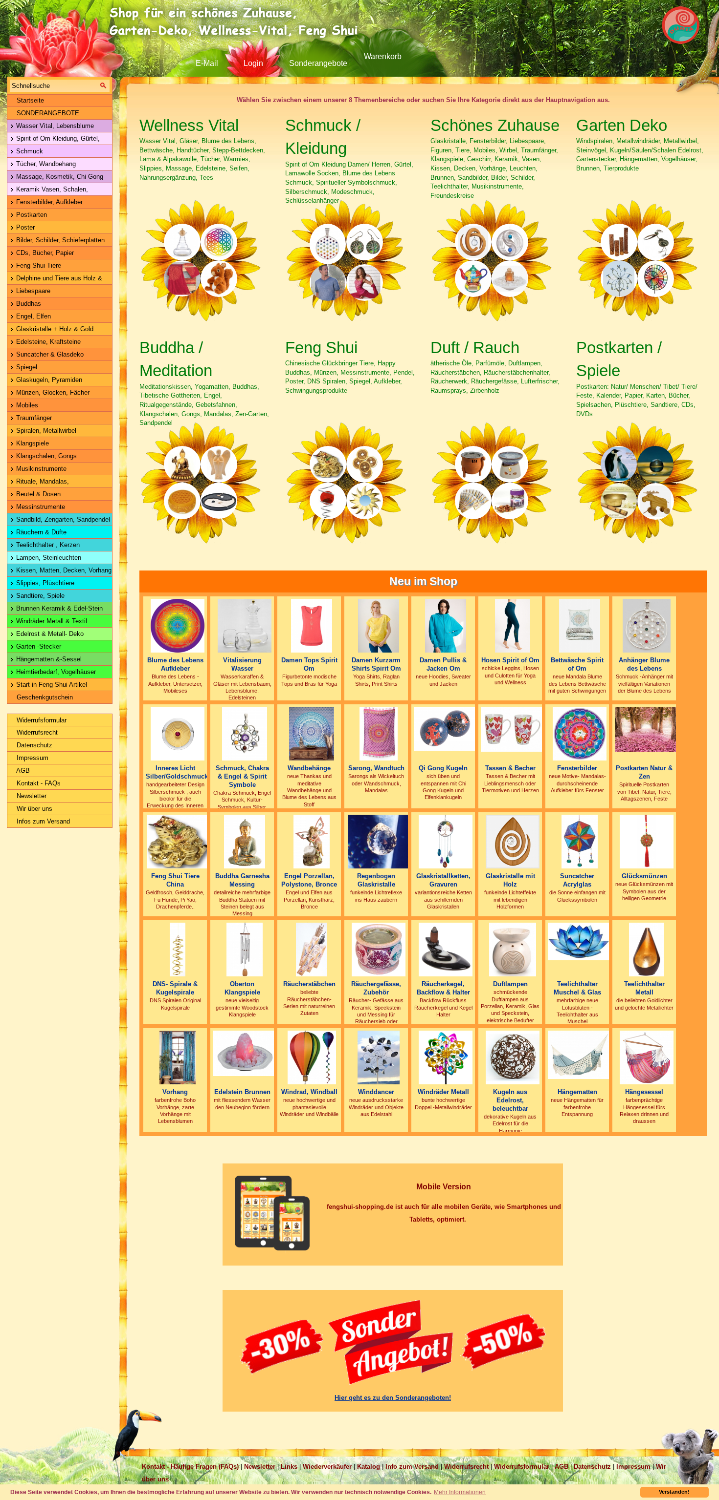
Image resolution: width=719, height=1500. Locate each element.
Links (289, 1466)
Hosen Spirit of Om (510, 660)
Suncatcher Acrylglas (577, 880)
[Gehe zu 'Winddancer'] (379, 1057)
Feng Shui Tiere (37, 265)
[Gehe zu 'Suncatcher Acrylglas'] (579, 841)
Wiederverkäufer (327, 1466)
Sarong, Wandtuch (376, 768)
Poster (24, 227)
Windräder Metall (443, 1092)
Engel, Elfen (32, 316)
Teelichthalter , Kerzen (47, 545)
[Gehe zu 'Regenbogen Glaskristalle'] (378, 841)
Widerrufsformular (41, 720)
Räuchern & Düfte (40, 532)
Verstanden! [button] (674, 1492)
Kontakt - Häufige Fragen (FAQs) (190, 1466)
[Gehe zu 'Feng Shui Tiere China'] (177, 841)
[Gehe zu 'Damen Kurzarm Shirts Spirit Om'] (378, 625)
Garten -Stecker (37, 646)
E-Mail (207, 63)
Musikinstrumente (40, 468)
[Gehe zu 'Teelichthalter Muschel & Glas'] (579, 941)
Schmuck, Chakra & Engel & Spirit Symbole (242, 776)
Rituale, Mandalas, (41, 481)
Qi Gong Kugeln (443, 768)
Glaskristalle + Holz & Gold (53, 329)
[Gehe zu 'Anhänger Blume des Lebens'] (646, 625)
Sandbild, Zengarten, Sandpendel (62, 519)
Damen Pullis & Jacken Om (443, 664)
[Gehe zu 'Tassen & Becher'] (512, 729)
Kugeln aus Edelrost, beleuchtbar (510, 1100)
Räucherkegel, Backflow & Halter (443, 988)
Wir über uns (33, 808)
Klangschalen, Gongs (45, 456)
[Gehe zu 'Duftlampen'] (512, 949)
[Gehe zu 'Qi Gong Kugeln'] (445, 728)
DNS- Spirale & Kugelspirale (175, 988)
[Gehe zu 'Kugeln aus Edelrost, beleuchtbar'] (512, 1057)
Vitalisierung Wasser (242, 664)
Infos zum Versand (42, 821)
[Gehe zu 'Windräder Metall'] (445, 1057)
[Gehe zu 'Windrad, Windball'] (312, 1057)
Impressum (31, 757)
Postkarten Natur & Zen (644, 772)
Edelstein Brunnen (242, 1092)
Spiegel (25, 367)
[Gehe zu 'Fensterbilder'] (580, 733)
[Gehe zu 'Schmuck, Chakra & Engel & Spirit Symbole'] (245, 733)
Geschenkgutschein (44, 697)
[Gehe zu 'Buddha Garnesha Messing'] (244, 841)
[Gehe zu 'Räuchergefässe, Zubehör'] (378, 949)
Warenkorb (383, 56)
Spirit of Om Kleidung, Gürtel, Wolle (53, 140)
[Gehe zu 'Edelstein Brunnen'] (244, 1052)
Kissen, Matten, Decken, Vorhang (63, 570)
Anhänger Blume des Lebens (644, 664)
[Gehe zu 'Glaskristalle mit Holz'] (512, 841)
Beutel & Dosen (37, 494)
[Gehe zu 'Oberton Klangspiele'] (244, 949)
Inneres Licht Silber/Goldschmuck (177, 772)
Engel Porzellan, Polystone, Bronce (309, 880)
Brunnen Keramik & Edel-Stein (58, 608)
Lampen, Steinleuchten (47, 557)
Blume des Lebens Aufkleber (175, 664)
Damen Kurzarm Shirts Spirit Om (376, 664)
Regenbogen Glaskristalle (376, 880)
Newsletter (30, 796)
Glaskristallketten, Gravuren (443, 880)
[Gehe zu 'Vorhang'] (177, 1057)
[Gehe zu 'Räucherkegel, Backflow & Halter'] (445, 949)
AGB (22, 770)
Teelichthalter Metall (644, 988)
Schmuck (28, 151)
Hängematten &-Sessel (48, 659)
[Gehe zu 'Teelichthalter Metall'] (646, 949)
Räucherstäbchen (309, 984)
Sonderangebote (318, 63)
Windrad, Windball (309, 1092)
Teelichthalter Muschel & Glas (577, 988)
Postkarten (30, 214)
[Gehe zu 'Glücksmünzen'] (647, 841)
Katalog (368, 1466)
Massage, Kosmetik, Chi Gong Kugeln (55, 178)
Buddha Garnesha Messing (242, 880)
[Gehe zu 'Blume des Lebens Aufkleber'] (177, 625)
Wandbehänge (309, 768)
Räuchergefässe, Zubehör (376, 988)
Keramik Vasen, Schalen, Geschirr (47, 191)
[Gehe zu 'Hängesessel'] (646, 1057)
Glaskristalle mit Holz (510, 880)
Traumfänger (33, 418)
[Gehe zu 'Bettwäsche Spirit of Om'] (579, 625)
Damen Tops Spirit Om (309, 664)
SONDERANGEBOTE (47, 113)
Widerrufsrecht (36, 732)
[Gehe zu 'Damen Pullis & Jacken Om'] (445, 625)
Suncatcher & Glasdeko (49, 354)
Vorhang (175, 1092)
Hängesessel (644, 1092)
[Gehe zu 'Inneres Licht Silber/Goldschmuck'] (177, 733)
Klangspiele (31, 443)
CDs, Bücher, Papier (44, 252)
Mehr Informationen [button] (460, 1492)
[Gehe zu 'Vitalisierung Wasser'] (244, 625)
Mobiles (26, 405)
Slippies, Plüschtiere (44, 583)
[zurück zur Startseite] (237, 22)
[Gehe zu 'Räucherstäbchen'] (311, 949)
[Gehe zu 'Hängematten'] (579, 1054)
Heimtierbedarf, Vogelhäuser (55, 672)
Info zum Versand (412, 1466)
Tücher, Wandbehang (45, 164)
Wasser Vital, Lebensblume (54, 125)
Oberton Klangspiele (242, 988)
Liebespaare (32, 291)
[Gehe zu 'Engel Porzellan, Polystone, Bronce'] (311, 841)
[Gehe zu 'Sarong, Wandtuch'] (379, 733)
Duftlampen (510, 984)
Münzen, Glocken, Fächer (52, 392)
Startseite (29, 100)
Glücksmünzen (644, 876)
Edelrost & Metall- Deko (49, 633)
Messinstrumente (39, 506)
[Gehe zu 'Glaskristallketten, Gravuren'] (445, 841)
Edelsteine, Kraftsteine (47, 341)
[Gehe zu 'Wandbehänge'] (312, 733)
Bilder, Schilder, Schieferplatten (59, 240)
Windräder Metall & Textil (50, 621)
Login (253, 63)
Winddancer (376, 1092)
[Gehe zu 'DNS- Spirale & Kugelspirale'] (177, 949)
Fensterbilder (577, 768)
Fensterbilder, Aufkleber (48, 202)
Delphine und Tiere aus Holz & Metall (54, 280)
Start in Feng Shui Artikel (50, 684)
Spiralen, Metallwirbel (45, 430)
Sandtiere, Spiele (39, 595)
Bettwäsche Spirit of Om (577, 664)
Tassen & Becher (510, 768)
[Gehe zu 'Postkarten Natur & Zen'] (646, 729)
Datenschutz (33, 745)
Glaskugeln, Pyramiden (48, 379)
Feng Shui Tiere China (175, 880)
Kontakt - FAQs (38, 783)
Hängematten (577, 1092)
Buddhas (27, 303)
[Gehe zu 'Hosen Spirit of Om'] (513, 625)
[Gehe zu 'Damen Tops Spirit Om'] (311, 625)
